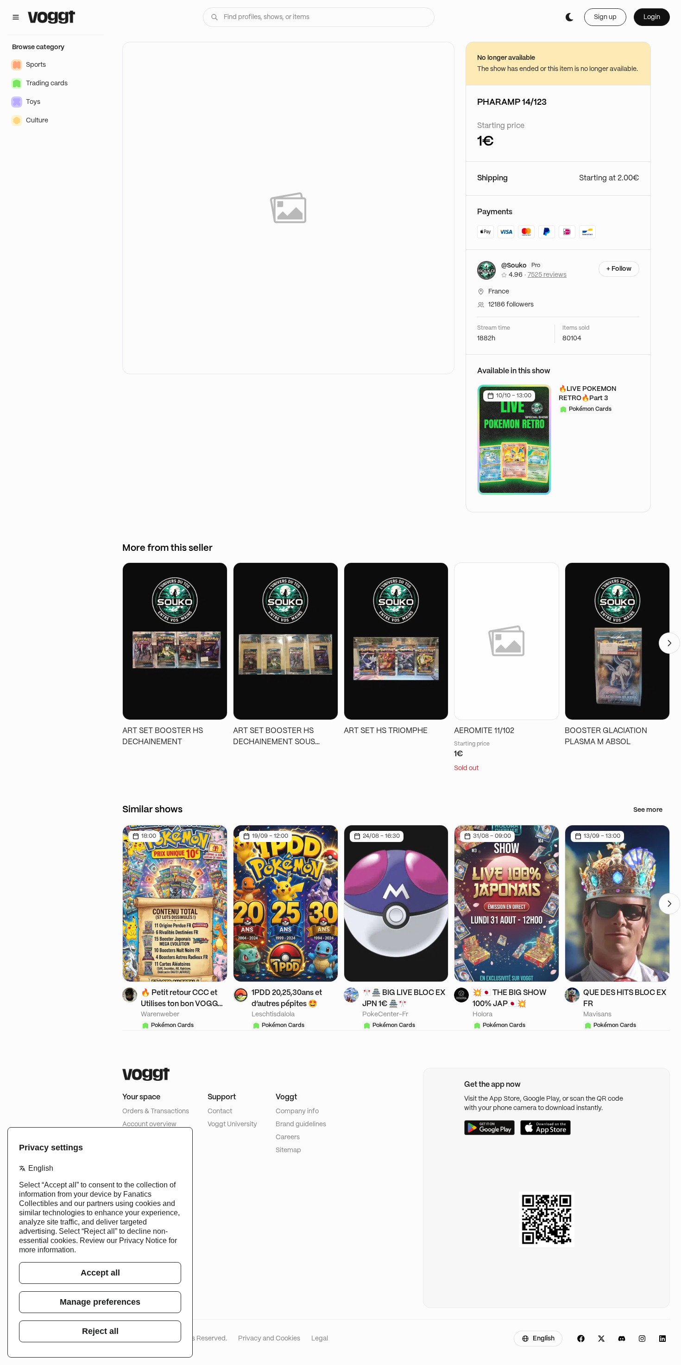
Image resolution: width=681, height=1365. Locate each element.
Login (651, 17)
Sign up (605, 17)
